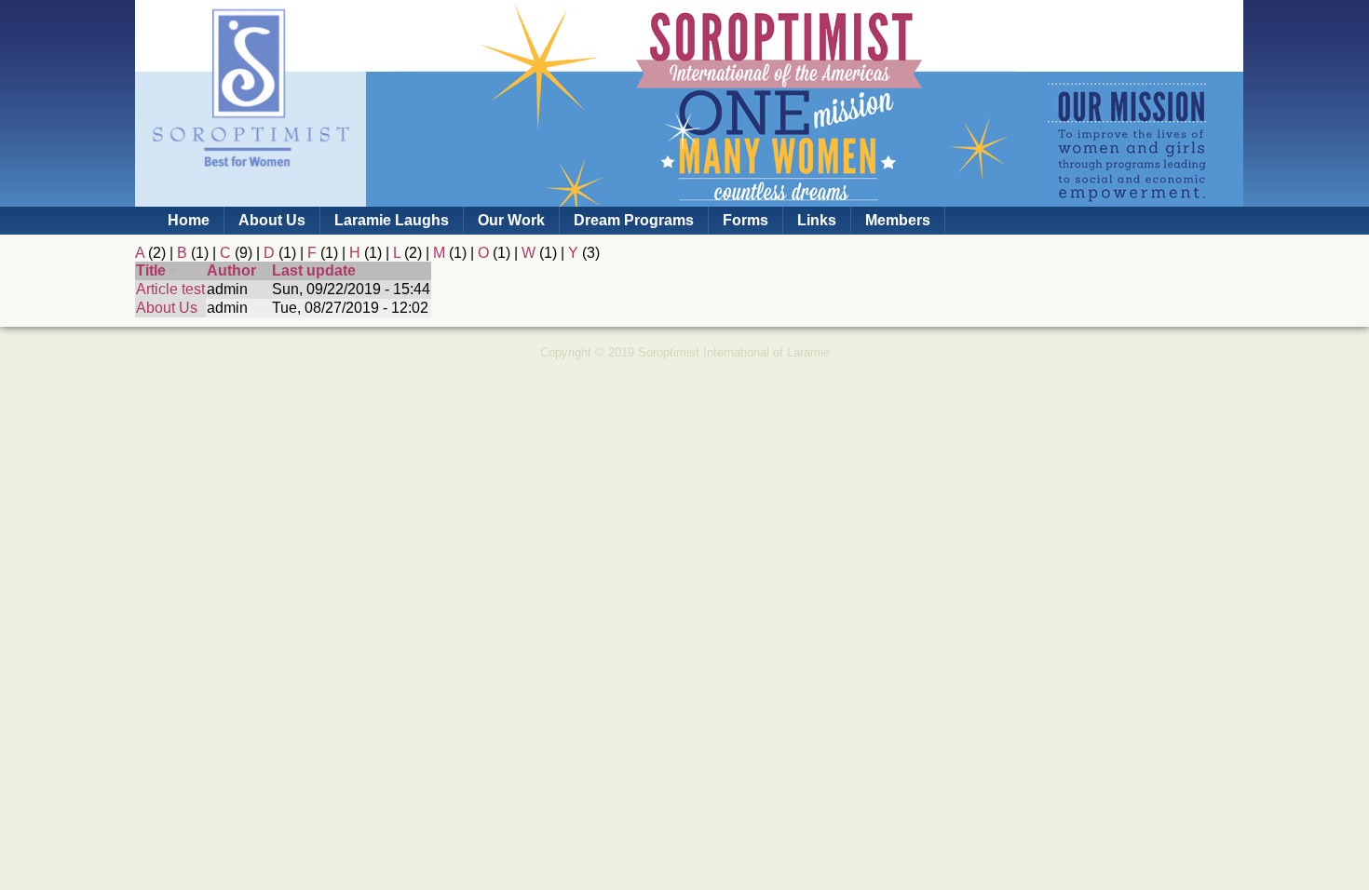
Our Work (511, 220)
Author (231, 270)
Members (897, 220)
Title (151, 270)
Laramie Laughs (391, 220)
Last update (314, 270)
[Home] (250, 198)
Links (816, 220)
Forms (745, 220)
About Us (271, 220)
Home (189, 220)
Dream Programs (634, 220)
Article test (170, 289)
